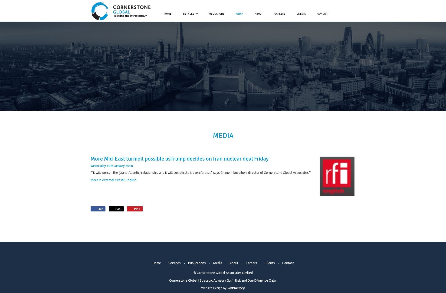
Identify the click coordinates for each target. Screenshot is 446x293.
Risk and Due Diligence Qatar (256, 280)
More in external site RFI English (114, 180)
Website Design (211, 288)
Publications (216, 13)
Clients (301, 13)
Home (167, 13)
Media (239, 13)
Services (188, 13)
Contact (322, 13)
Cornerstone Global (183, 280)
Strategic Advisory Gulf (216, 280)
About (259, 13)
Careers (279, 13)
